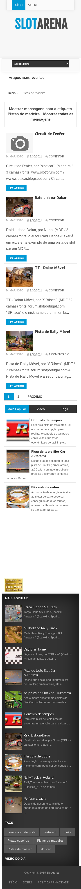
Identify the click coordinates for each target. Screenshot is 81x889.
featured (50, 832)
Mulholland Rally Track (40, 628)
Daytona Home (35, 649)
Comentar (56, 156)
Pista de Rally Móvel (52, 332)
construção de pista (22, 832)
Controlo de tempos (39, 714)
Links (67, 832)
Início (18, 5)
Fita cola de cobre (37, 756)
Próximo (34, 396)
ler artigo (16, 188)
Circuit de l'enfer (50, 134)
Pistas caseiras (18, 840)
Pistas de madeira (50, 840)
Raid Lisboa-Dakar (51, 198)
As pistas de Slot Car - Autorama (47, 693)
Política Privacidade (53, 882)
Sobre (33, 5)
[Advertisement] (46, 48)
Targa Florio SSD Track (40, 607)
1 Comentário (59, 354)
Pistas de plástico (20, 849)
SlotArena (53, 872)
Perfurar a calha (35, 798)
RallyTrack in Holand (39, 777)
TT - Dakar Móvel (50, 268)
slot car (45, 849)
